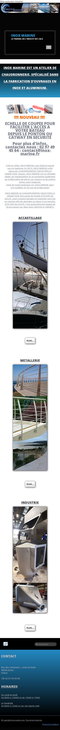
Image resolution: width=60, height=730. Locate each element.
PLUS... (30, 628)
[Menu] (48, 47)
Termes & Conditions (50, 724)
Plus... (30, 340)
